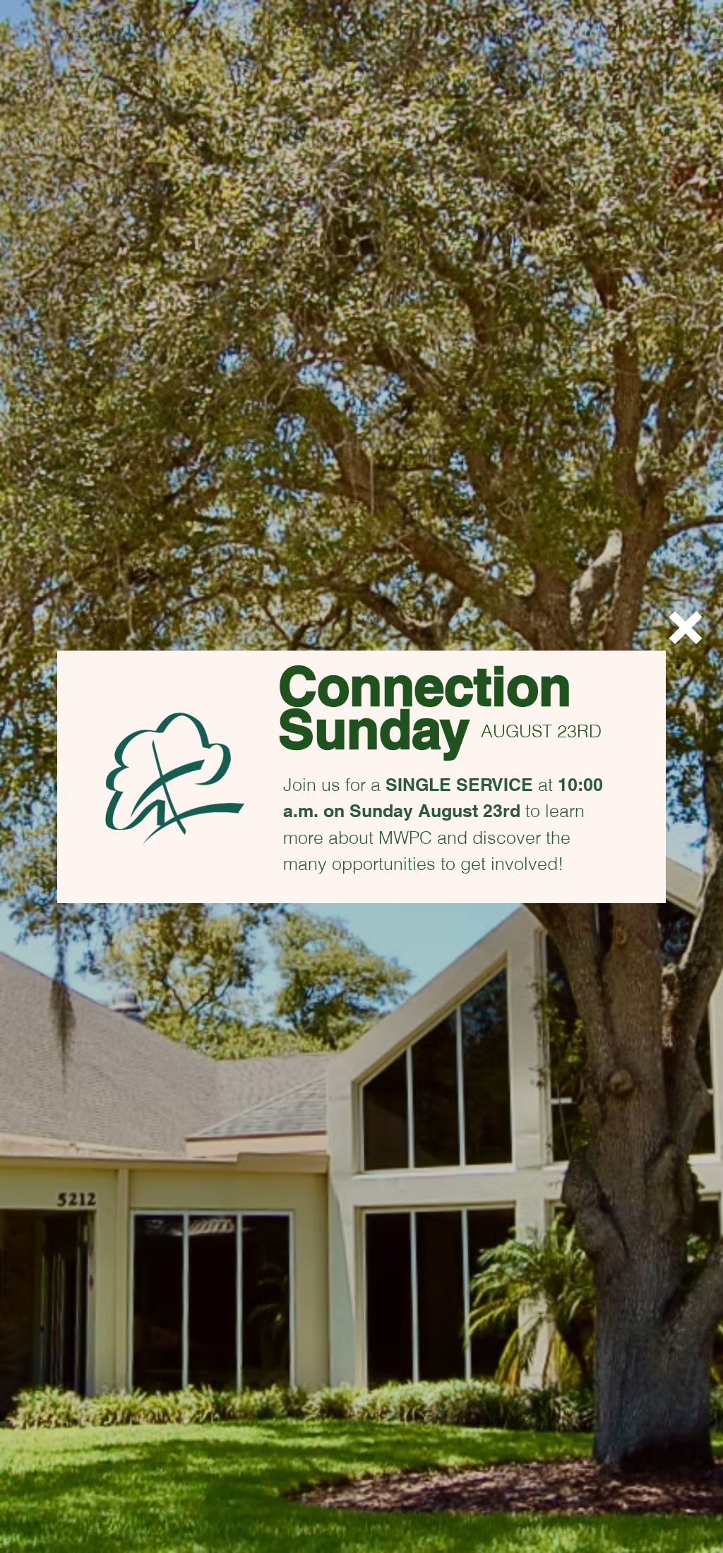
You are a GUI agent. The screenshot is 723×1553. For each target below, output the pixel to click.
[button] (685, 627)
